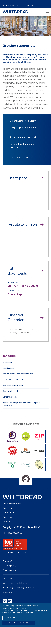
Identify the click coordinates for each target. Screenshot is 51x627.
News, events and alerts (13, 380)
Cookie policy (9, 566)
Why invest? (8, 362)
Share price (17, 178)
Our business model (12, 504)
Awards (6, 522)
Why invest (18, 157)
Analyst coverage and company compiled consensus (21, 404)
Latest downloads (17, 271)
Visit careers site (13, 552)
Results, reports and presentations (18, 374)
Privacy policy (9, 570)
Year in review (9, 368)
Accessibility (9, 579)
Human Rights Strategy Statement (19, 588)
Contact (20, 5)
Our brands (8, 508)
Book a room (8, 5)
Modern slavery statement (15, 583)
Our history (8, 517)
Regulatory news (23, 224)
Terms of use (9, 561)
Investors (9, 356)
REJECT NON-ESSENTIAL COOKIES (19, 622)
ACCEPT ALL (10, 618)
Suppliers (7, 592)
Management (9, 513)
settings (29, 613)
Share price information (13, 385)
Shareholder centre (11, 391)
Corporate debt (10, 397)
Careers (29, 5)
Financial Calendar (16, 317)
